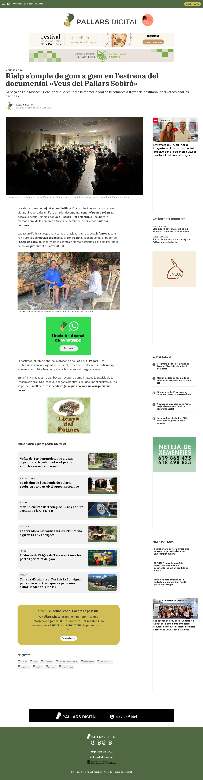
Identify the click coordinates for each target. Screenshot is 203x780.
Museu (23, 551)
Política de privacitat (123, 772)
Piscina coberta (28, 478)
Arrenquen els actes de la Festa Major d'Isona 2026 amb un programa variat (174, 406)
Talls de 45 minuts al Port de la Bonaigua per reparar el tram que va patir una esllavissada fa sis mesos (50, 583)
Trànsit (23, 575)
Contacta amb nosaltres (91, 772)
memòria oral (67, 667)
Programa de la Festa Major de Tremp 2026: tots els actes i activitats (173, 366)
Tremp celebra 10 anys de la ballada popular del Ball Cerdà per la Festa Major (170, 582)
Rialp (35, 662)
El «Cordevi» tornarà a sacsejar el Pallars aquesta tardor (171, 241)
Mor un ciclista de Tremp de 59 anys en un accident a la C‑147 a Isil (174, 380)
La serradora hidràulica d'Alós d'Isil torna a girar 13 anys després (51, 533)
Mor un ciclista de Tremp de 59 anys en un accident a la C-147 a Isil (51, 508)
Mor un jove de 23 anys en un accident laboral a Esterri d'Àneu (174, 393)
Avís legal (108, 772)
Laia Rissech (88, 662)
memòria (52, 667)
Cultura (24, 662)
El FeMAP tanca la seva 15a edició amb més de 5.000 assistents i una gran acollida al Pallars (171, 567)
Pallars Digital (25, 104)
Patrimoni (24, 527)
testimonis (25, 667)
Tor (21, 454)
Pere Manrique (105, 662)
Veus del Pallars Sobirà (67, 662)
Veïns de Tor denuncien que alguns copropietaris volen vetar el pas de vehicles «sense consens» (46, 462)
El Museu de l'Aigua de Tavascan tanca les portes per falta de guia (50, 557)
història (39, 667)
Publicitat (75, 772)
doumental (47, 662)
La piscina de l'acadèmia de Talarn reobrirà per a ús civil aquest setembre (49, 484)
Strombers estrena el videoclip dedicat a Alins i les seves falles (171, 230)
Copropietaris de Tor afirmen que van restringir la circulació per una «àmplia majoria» (171, 551)
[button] (192, 4)
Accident (24, 502)
